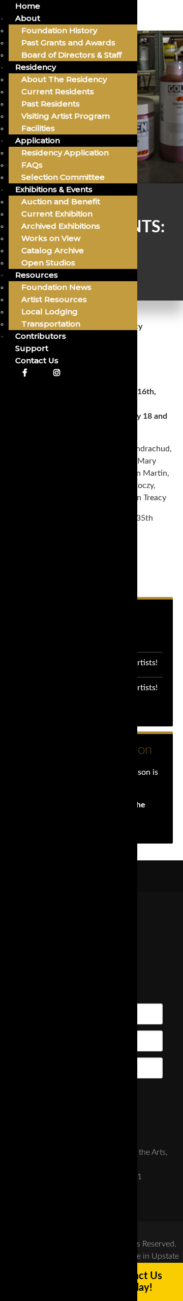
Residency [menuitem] (35, 67)
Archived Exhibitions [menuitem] (60, 226)
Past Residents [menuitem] (50, 104)
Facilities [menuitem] (38, 128)
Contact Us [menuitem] (36, 360)
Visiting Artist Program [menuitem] (65, 116)
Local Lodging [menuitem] (49, 311)
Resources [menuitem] (36, 275)
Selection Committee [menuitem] (63, 177)
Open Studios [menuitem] (48, 262)
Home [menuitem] (27, 6)
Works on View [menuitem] (50, 238)
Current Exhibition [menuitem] (57, 214)
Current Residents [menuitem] (57, 91)
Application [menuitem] (37, 140)
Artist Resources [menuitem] (54, 299)
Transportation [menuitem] (50, 324)
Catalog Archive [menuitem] (52, 250)
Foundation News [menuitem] (56, 287)
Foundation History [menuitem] (59, 30)
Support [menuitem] (31, 348)
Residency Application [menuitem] (65, 152)
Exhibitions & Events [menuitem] (54, 189)
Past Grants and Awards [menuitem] (68, 42)
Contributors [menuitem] (40, 336)
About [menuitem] (27, 18)
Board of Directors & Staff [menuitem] (71, 55)
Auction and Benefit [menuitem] (60, 201)
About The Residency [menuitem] (64, 79)
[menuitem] (24, 372)
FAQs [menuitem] (32, 165)
